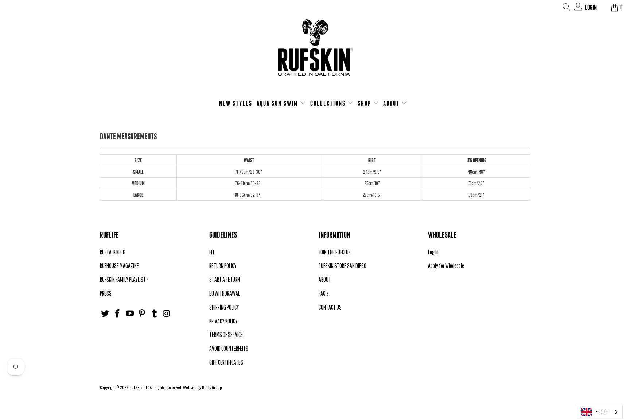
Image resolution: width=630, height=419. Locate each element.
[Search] (567, 8)
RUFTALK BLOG (112, 252)
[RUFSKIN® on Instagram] (166, 313)
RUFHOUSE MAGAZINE (119, 265)
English (602, 411)
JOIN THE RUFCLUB (335, 252)
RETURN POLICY (223, 265)
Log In (433, 252)
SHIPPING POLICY (224, 307)
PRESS (106, 293)
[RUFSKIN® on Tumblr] (154, 313)
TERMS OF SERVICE (226, 334)
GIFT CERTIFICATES (226, 362)
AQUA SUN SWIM (278, 103)
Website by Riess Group (202, 387)
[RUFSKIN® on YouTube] (129, 313)
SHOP (365, 103)
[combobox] (600, 412)
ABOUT (392, 103)
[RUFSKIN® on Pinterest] (142, 313)
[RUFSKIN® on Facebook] (117, 313)
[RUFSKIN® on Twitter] (105, 313)
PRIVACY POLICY (223, 321)
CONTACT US (330, 307)
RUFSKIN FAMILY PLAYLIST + (124, 279)
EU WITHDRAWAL (224, 293)
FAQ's (324, 293)
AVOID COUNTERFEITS (228, 348)
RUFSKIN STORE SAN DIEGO (342, 265)
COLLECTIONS (328, 103)
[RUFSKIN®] (315, 52)
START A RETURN (224, 279)
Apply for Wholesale (446, 265)
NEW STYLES (235, 103)
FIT (212, 252)
